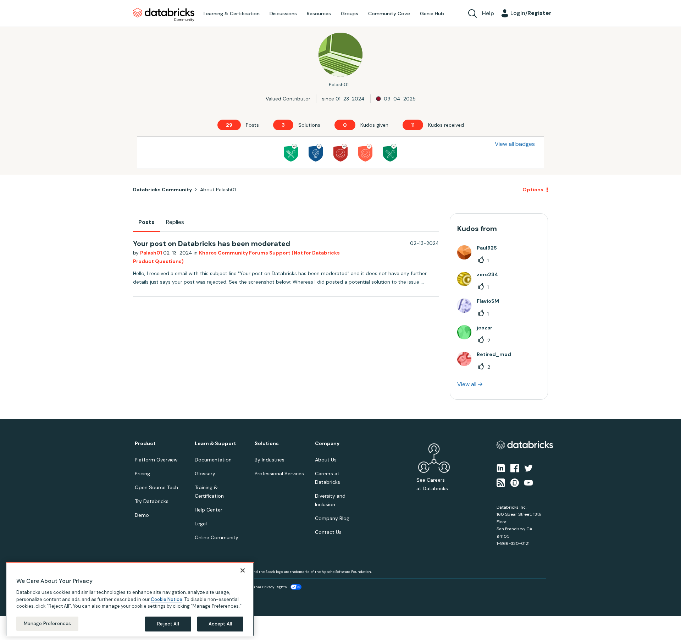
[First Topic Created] (316, 153)
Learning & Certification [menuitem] (232, 13)
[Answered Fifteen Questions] (291, 153)
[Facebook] (514, 468)
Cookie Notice (166, 599)
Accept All (220, 624)
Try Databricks (151, 501)
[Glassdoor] (514, 482)
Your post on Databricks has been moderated (211, 243)
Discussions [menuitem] (283, 13)
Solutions (267, 444)
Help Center (208, 510)
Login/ (531, 13)
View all (466, 384)
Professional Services (279, 473)
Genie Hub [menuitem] (432, 13)
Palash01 (151, 253)
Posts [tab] (146, 222)
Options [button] (532, 189)
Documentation (213, 459)
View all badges (515, 144)
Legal (201, 523)
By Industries (269, 459)
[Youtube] (528, 482)
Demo (142, 515)
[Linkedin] (501, 468)
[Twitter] (528, 468)
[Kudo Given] (365, 153)
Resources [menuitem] (319, 13)
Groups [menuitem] (349, 13)
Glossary (205, 473)
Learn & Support (215, 444)
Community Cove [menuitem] (389, 13)
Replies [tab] (175, 222)
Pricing (142, 473)
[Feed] (501, 482)
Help (488, 13)
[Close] (242, 570)
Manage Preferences (47, 623)
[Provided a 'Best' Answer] (390, 153)
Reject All (168, 624)
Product (145, 444)
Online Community (216, 537)
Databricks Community (164, 15)
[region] (130, 599)
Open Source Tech (156, 487)
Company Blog (332, 518)
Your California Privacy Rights (261, 587)
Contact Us (328, 532)
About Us (326, 459)
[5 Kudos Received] (340, 153)
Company (327, 444)
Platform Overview (156, 459)
